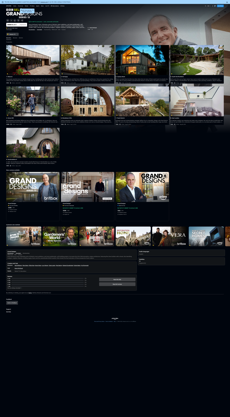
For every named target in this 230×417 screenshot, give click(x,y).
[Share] (22, 20)
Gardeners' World (60, 236)
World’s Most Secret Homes (206, 236)
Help (115, 321)
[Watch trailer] (7, 20)
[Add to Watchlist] (11, 20)
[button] (14, 287)
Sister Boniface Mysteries (96, 236)
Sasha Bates (77, 265)
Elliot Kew (31, 265)
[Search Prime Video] (205, 6)
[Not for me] (18, 20)
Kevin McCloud (93, 27)
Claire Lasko (52, 265)
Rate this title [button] (117, 279)
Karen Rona (38, 265)
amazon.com (44, 2)
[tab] (8, 38)
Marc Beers (25, 265)
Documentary (32, 29)
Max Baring (59, 265)
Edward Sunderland (68, 265)
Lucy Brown (45, 265)
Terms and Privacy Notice (99, 321)
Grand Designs (33, 187)
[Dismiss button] (227, 2)
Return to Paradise (23, 236)
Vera (169, 236)
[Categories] (213, 6)
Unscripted (39, 29)
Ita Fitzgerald (84, 265)
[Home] (8, 5)
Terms (30, 292)
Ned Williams (18, 265)
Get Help (8, 311)
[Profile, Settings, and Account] (215, 6)
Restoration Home (133, 236)
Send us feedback (109, 321)
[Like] (14, 20)
